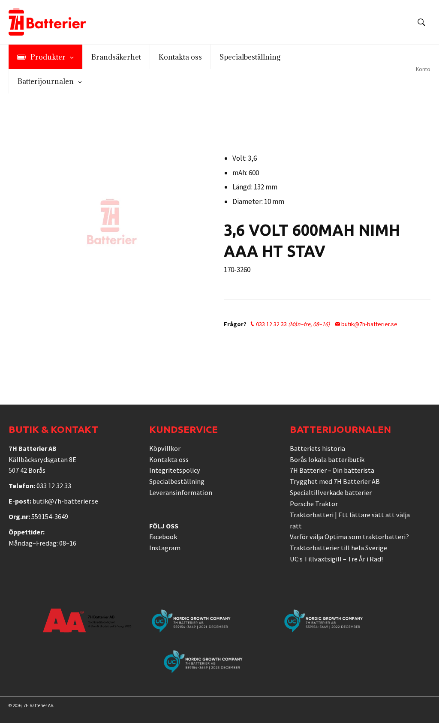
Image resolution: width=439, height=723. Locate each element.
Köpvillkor (164, 448)
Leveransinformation (180, 492)
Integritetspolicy (174, 470)
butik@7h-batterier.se (368, 324)
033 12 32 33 (292, 324)
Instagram (164, 547)
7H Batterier (35, 705)
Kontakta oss (169, 459)
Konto (423, 69)
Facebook (163, 536)
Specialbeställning (176, 481)
